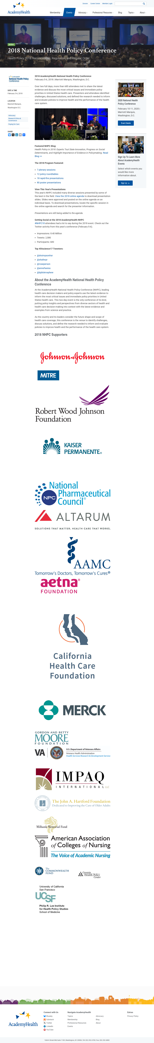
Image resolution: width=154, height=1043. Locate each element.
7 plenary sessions (46, 169)
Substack (50, 1019)
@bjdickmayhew (45, 272)
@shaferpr (42, 259)
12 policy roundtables (47, 174)
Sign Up (124, 183)
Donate (85, 3)
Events (70, 1026)
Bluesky (49, 1016)
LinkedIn (49, 1026)
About (98, 1023)
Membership (72, 1019)
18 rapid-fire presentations (50, 178)
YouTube (49, 1030)
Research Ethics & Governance (14, 120)
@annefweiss (44, 268)
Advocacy (11, 115)
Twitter (49, 1023)
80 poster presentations (49, 182)
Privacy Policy (132, 1016)
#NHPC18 (40, 223)
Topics (70, 1016)
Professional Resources (77, 1023)
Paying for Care (13, 124)
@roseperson (43, 264)
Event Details (126, 123)
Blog (97, 1019)
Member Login (107, 3)
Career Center (95, 3)
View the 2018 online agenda (69, 196)
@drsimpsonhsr (45, 255)
